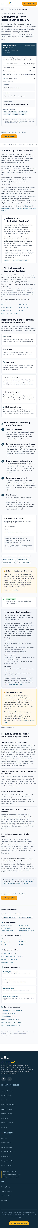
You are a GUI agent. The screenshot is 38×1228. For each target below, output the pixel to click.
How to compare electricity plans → (12, 1022)
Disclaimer (4, 1200)
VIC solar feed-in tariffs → (11, 590)
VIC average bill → (23, 559)
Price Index (4, 1100)
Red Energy (22, 942)
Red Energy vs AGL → (8, 962)
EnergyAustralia (6, 942)
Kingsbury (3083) (6, 925)
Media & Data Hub (6, 1165)
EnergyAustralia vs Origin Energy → (12, 956)
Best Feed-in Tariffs (7, 1113)
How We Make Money (7, 1152)
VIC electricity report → (24, 562)
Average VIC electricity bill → (10, 1019)
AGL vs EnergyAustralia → (9, 959)
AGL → (3, 304)
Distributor (12, 144)
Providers (21, 144)
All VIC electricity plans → (9, 917)
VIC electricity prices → (8, 1016)
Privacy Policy (5, 1187)
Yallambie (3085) (24, 928)
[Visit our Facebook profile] (3, 1079)
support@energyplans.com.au (11, 1174)
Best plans (30, 144)
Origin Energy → (24, 304)
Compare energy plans (9, 1062)
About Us (4, 1138)
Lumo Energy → (6, 310)
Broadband (4, 1118)
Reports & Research (7, 1109)
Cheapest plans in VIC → (9, 559)
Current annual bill (9, 526)
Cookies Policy (5, 1196)
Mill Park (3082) (6, 928)
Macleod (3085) (24, 925)
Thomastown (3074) (7, 930)
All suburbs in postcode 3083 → (11, 914)
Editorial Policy (5, 1156)
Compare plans (30, 3)
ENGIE (21, 945)
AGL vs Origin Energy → (8, 953)
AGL (2, 939)
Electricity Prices (6, 1095)
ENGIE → (22, 310)
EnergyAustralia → (6, 307)
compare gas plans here (23, 883)
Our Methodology (6, 1147)
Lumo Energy (5, 945)
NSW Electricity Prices (8, 1104)
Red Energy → (23, 307)
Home (3, 9)
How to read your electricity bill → (11, 1025)
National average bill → (9, 562)
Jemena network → (24, 556)
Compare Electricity (7, 1091)
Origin (21, 939)
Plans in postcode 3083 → (9, 556)
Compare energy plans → (25, 917)
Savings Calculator (7, 1122)
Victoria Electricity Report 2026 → (11, 1010)
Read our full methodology (13, 684)
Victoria (17, 9)
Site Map (4, 1127)
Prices (4, 144)
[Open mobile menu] (3, 4)
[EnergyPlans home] (10, 3)
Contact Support (6, 1142)
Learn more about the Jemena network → (16, 260)
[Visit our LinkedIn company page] (9, 1079)
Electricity (10, 9)
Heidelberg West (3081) (26, 930)
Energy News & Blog (7, 1161)
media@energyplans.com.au (11, 1177)
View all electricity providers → (10, 313)
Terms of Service (6, 1191)
